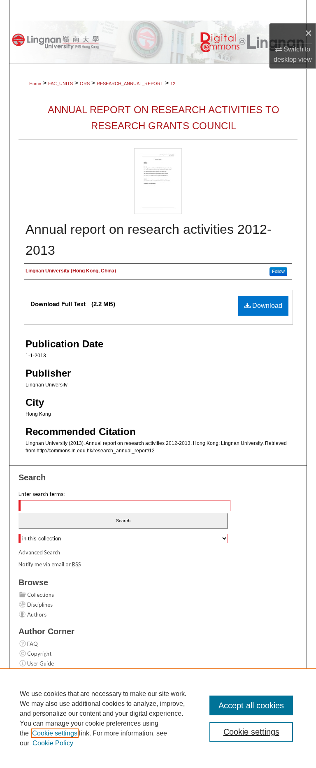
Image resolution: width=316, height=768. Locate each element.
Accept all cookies (251, 705)
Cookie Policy (53, 743)
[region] (158, 718)
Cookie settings (54, 733)
